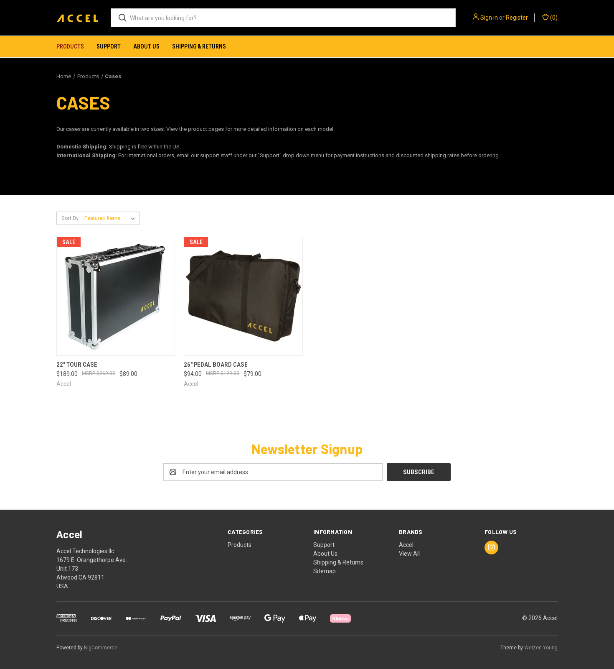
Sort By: (70, 218)
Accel (406, 544)
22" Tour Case (76, 364)
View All (409, 553)
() (553, 17)
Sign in (489, 17)
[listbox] (111, 218)
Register (517, 17)
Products (70, 46)
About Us (146, 46)
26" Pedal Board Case (216, 364)
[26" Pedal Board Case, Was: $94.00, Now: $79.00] (243, 296)
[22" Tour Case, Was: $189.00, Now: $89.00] (115, 296)
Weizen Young (541, 648)
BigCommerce (100, 648)
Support (108, 46)
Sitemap (324, 571)
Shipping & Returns (199, 46)
